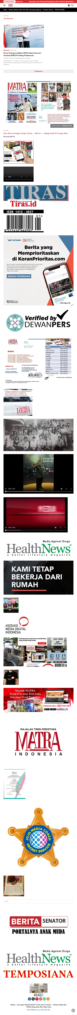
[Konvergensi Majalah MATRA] (10, 5)
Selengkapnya (38, 71)
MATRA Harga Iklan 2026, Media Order (38, 1007)
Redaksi (12, 1005)
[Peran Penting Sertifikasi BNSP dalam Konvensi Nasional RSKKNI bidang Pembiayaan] (24, 36)
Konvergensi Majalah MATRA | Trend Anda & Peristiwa (34, 1005)
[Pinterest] (36, 999)
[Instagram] (40, 999)
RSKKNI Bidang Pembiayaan (23, 58)
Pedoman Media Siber (60, 1005)
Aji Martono (7, 58)
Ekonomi (6, 50)
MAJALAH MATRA (9, 136)
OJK (14, 58)
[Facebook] (29, 999)
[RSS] (48, 999)
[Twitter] (33, 999)
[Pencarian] (72, 5)
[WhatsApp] (44, 999)
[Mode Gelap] (69, 5)
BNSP (11, 58)
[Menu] (5, 5)
